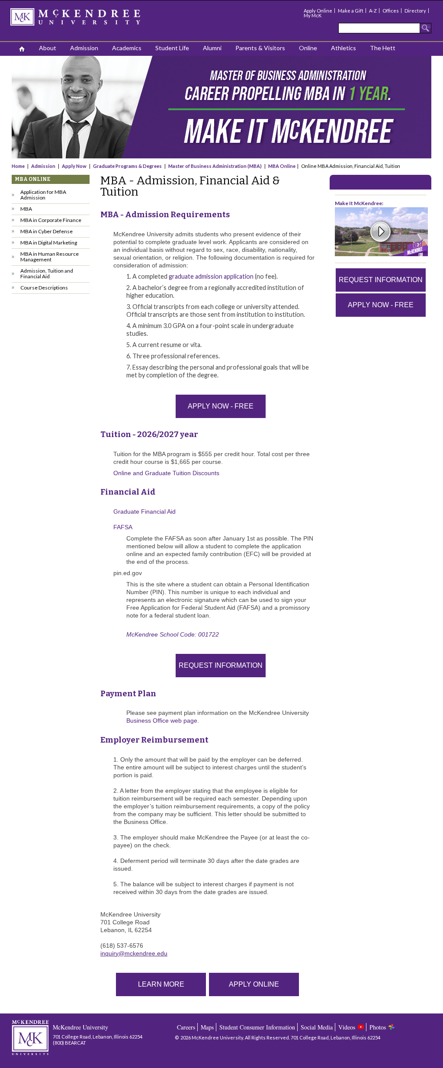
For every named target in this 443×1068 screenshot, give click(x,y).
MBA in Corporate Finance (50, 220)
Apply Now (74, 166)
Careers (186, 1027)
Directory (415, 10)
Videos (346, 1027)
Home (19, 166)
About (47, 47)
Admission (84, 47)
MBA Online (281, 166)
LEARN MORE (161, 984)
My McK (312, 15)
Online (308, 47)
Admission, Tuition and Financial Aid (46, 273)
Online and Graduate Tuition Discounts (166, 473)
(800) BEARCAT (69, 1042)
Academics (126, 47)
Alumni (212, 47)
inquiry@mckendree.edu (133, 953)
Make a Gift (350, 10)
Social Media (317, 1027)
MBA (26, 209)
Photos (377, 1027)
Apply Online (318, 10)
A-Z (373, 10)
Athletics (343, 47)
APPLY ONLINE (254, 984)
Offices (390, 10)
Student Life (172, 47)
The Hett (382, 47)
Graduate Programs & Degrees (127, 166)
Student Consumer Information (257, 1027)
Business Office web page (161, 720)
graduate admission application (211, 276)
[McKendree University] (86, 19)
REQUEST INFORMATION (221, 665)
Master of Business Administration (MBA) (215, 166)
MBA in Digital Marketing (48, 242)
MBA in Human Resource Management (49, 256)
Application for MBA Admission (43, 194)
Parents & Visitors (260, 47)
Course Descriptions (44, 287)
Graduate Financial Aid (144, 511)
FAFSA (122, 527)
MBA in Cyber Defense (46, 231)
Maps (207, 1027)
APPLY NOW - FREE (221, 406)
